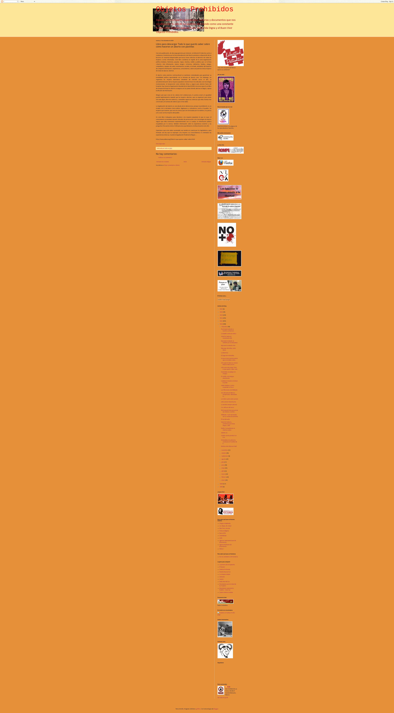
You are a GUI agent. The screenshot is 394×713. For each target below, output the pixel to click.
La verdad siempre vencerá (229, 404)
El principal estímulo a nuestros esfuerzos (227, 330)
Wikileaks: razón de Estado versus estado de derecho (229, 415)
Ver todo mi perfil (223, 697)
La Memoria (224, 353)
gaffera (198, 709)
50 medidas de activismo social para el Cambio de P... (229, 441)
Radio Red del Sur (224, 581)
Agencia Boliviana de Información (225, 545)
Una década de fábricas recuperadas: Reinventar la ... (229, 394)
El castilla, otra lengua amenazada (227, 377)
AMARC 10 (224, 433)
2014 (221, 312)
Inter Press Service (224, 528)
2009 (221, 484)
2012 (221, 318)
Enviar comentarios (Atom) (172, 165)
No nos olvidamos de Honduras (228, 557)
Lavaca (221, 579)
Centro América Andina (226, 592)
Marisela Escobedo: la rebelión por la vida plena (229, 342)
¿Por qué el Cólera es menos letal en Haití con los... (229, 364)
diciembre (225, 327)
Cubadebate (222, 535)
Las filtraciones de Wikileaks (229, 390)
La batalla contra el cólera (228, 333)
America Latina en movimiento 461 (226, 337)
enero (223, 480)
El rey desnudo (225, 419)
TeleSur (221, 549)
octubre (224, 453)
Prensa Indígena (224, 531)
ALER (220, 538)
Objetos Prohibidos (195, 9)
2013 (221, 315)
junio (223, 465)
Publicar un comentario (165, 157)
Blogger (216, 709)
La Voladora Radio (224, 574)
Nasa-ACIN (222, 533)
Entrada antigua (206, 162)
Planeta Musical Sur (225, 572)
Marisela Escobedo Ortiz (228, 345)
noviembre (225, 450)
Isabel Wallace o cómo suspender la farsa (227, 386)
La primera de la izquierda (227, 564)
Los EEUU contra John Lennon (229, 399)
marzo (224, 474)
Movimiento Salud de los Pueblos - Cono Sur (226, 589)
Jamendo (222, 577)
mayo (223, 468)
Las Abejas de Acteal (225, 526)
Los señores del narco (227, 407)
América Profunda (224, 569)
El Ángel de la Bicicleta (227, 355)
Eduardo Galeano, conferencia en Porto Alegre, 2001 (228, 423)
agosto (224, 459)
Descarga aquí (160, 144)
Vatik (228, 687)
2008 (221, 487)
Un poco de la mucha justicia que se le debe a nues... (229, 359)
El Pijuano (222, 567)
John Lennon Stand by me (228, 402)
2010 (221, 324)
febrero (224, 477)
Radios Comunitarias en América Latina (228, 429)
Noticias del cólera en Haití (229, 446)
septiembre (225, 456)
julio (223, 462)
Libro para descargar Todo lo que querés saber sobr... (229, 368)
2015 (221, 309)
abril (223, 471)
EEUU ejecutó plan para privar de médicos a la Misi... (229, 411)
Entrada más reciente (162, 162)
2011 (221, 321)
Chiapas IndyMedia (224, 523)
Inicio (185, 162)
